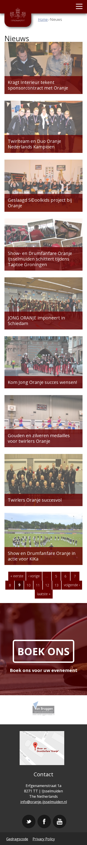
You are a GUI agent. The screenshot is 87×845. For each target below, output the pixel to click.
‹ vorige (34, 575)
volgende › (72, 584)
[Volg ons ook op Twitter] (28, 821)
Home (43, 19)
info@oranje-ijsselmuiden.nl (43, 801)
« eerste (16, 575)
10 (29, 585)
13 (57, 585)
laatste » (43, 593)
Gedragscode (17, 838)
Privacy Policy (44, 838)
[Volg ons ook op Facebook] (44, 821)
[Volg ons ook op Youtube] (59, 821)
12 (47, 585)
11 (38, 585)
